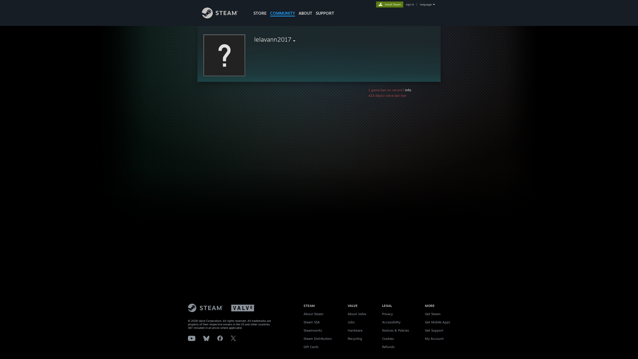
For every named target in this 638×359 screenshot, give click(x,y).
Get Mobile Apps (437, 322)
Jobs (351, 322)
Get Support (434, 330)
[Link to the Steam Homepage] (220, 17)
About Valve (357, 314)
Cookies (388, 339)
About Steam (313, 314)
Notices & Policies (395, 330)
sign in (410, 4)
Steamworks (313, 330)
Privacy (387, 314)
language (426, 4)
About (305, 13)
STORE (260, 13)
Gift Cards (311, 347)
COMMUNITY (282, 13)
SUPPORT (325, 13)
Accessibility (391, 322)
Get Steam (433, 314)
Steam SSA (312, 322)
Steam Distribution (318, 339)
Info (408, 90)
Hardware (355, 330)
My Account (434, 339)
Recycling (355, 339)
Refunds (388, 347)
